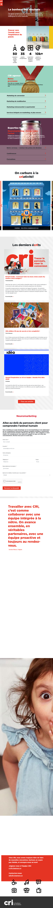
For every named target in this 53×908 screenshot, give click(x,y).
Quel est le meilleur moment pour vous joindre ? (14, 473)
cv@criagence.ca (15, 868)
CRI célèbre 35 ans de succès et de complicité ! (22, 331)
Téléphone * (6, 459)
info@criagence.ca (16, 876)
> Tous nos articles (26, 402)
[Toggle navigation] (1, 4)
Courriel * (5, 446)
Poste (37, 459)
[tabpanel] (26, 92)
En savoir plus (8, 296)
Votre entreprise (7, 453)
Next (51, 205)
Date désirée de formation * (9, 466)
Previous (1, 205)
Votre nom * (6, 439)
